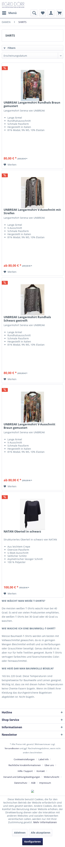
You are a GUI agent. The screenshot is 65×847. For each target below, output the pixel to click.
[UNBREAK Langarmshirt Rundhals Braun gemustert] (32, 80)
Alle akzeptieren (40, 832)
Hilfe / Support (25, 771)
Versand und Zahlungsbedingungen (21, 776)
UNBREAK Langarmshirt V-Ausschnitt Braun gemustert (29, 426)
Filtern (11, 48)
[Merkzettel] (42, 12)
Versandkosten (12, 748)
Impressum (45, 782)
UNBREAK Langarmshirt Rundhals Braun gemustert (32, 104)
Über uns (49, 765)
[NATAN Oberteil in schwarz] (32, 509)
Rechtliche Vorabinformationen (24, 765)
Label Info (43, 759)
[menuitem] (9, 12)
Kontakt (41, 771)
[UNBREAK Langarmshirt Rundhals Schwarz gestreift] (32, 294)
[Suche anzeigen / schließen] (34, 12)
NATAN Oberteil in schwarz (22, 531)
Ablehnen (19, 832)
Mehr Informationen (45, 822)
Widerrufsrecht (51, 776)
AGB (33, 782)
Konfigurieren (32, 841)
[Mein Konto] (50, 12)
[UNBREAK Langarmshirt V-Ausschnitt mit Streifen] (32, 187)
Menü (12, 13)
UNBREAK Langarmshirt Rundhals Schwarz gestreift (27, 318)
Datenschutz (20, 782)
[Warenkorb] (59, 12)
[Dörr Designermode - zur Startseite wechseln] (13, 5)
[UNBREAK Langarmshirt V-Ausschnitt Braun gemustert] (32, 401)
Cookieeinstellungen (24, 759)
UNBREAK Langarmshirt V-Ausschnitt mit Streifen (32, 211)
